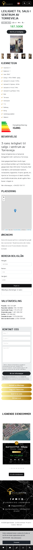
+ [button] (3, 197)
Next (29, 44)
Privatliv (28, 522)
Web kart (19, 525)
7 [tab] (20, 468)
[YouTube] (16, 499)
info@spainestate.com (17, 506)
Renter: (3, 268)
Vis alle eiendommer (16, 474)
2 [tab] (11, 468)
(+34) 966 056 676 (24, 502)
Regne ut (16, 286)
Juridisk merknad (20, 522)
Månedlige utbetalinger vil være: (12, 290)
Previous (3, 44)
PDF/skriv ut (16, 398)
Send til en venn (16, 394)
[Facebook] (10, 499)
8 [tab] (21, 468)
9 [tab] (23, 468)
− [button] (3, 200)
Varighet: (4, 276)
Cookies (13, 525)
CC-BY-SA (28, 229)
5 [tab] (16, 468)
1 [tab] (9, 468)
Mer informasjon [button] (16, 538)
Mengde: (4, 261)
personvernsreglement (7, 367)
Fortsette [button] (16, 542)
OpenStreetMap (17, 229)
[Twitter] (13, 499)
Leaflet (6, 229)
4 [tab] (14, 468)
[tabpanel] (16, 443)
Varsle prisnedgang (16, 32)
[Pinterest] (22, 499)
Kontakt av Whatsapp (16, 385)
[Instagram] (19, 499)
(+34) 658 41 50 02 (11, 502)
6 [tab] (18, 468)
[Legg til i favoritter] (16, 443)
